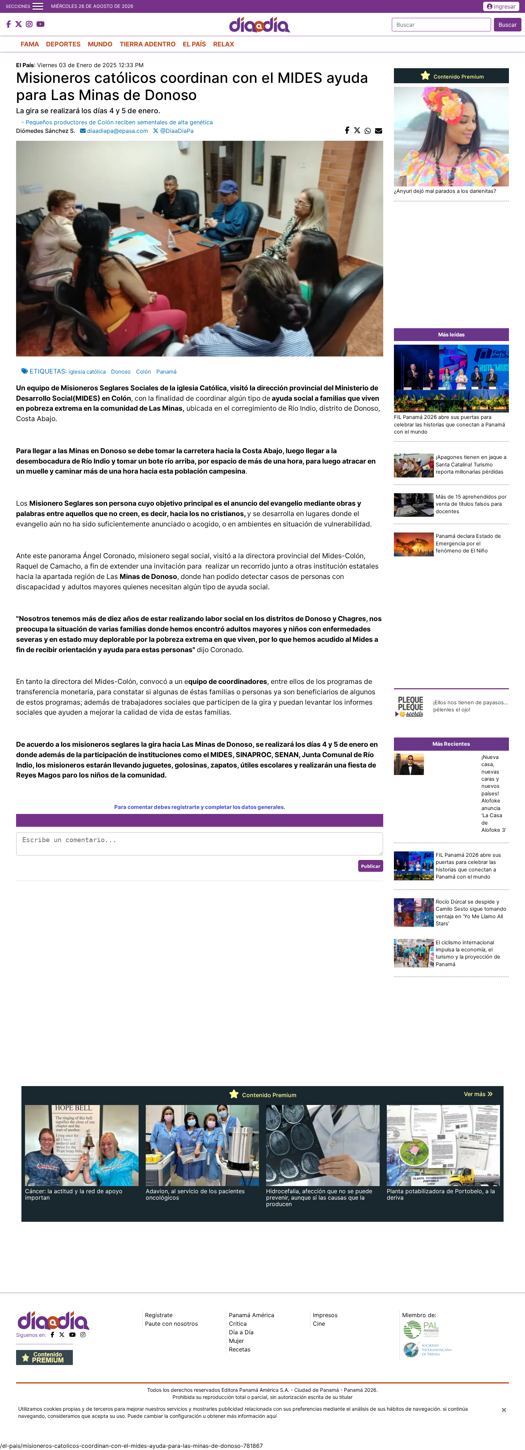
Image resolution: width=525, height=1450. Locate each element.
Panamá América (251, 1315)
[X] (62, 1334)
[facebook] (52, 1334)
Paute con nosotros (171, 1323)
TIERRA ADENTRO (148, 44)
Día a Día (241, 1332)
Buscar (508, 24)
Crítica (238, 1323)
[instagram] (82, 1334)
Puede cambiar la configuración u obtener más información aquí (202, 1416)
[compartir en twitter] (357, 130)
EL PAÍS (194, 44)
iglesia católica (87, 371)
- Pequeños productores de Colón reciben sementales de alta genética (117, 122)
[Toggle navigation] (37, 6)
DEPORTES (63, 44)
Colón (143, 371)
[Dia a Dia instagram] (30, 24)
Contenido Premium (458, 77)
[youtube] (72, 1334)
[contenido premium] (44, 1356)
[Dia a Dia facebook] (9, 24)
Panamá (166, 371)
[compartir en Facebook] (347, 130)
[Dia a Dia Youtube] (40, 24)
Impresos (325, 1315)
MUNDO (100, 44)
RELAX (223, 44)
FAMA (30, 44)
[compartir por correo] (378, 130)
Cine (319, 1323)
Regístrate (158, 1315)
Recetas (239, 1349)
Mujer (236, 1340)
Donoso (121, 371)
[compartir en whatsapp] (368, 130)
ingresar (505, 6)
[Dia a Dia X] (19, 24)
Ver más (475, 1094)
